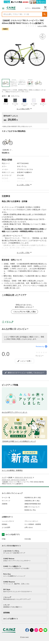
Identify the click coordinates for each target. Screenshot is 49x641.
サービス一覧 (6, 497)
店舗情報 (4, 504)
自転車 (10, 477)
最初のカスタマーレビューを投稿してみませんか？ (26, 373)
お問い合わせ (28, 527)
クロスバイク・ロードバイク (23, 477)
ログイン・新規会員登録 (32, 8)
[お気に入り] (42, 36)
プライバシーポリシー (31, 521)
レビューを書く (42, 26)
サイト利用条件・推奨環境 (32, 524)
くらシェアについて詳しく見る (24, 312)
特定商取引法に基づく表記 (32, 497)
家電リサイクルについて (32, 507)
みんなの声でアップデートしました (14, 412)
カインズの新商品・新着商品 (12, 470)
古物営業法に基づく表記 (32, 501)
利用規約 (4, 524)
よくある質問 (6, 527)
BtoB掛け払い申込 (30, 510)
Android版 (27, 539)
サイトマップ (6, 501)
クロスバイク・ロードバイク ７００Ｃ (13, 480)
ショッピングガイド (8, 521)
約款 (24, 337)
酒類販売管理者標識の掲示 (32, 504)
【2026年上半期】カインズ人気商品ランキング (19, 441)
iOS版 (3, 539)
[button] (44, 14)
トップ (4, 477)
